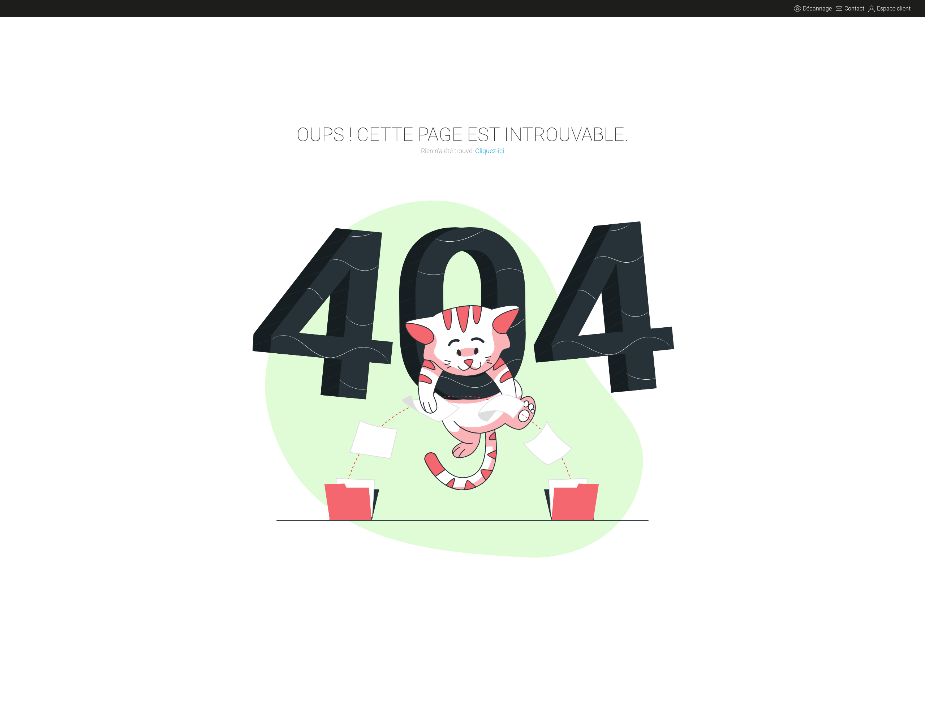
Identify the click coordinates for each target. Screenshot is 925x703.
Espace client (894, 8)
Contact (854, 8)
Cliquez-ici (489, 151)
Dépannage (817, 8)
